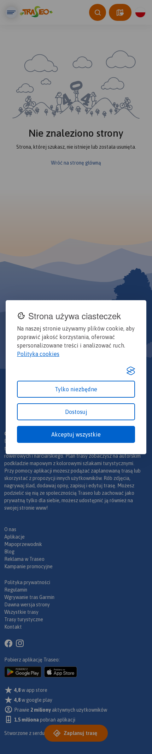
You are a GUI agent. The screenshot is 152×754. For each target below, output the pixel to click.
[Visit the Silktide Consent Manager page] (131, 371)
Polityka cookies (38, 354)
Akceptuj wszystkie (76, 434)
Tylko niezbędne (76, 389)
